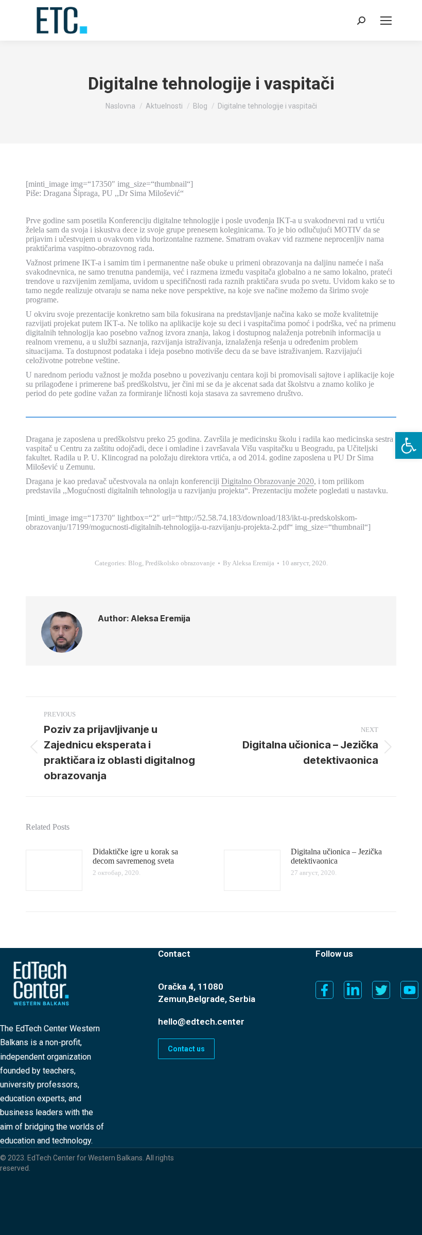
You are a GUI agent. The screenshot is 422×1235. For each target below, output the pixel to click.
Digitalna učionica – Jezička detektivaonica (336, 856)
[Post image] (54, 870)
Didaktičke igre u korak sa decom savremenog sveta (135, 856)
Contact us (186, 1049)
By (248, 563)
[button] (408, 445)
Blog (135, 563)
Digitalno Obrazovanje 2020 (267, 481)
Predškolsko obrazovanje (180, 563)
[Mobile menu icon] (386, 20)
